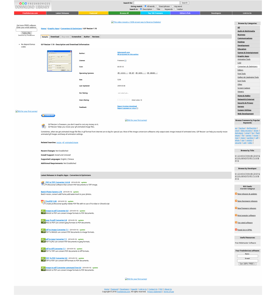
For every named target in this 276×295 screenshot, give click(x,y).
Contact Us (153, 289)
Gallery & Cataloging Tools (248, 77)
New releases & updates (247, 194)
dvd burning (251, 128)
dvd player (239, 133)
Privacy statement (154, 291)
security (238, 143)
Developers (216, 13)
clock (237, 130)
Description (147, 9)
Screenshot (76, 36)
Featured (93, 13)
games (248, 135)
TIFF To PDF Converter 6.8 (56, 258)
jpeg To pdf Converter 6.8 (56, 220)
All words (151, 6)
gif (63, 142)
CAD (239, 63)
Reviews (95, 36)
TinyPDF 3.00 (51, 201)
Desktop (241, 42)
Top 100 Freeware (155, 13)
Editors (240, 70)
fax (253, 133)
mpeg (242, 138)
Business (241, 34)
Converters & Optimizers (71, 28)
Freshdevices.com (30, 13)
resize (58, 142)
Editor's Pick (185, 13)
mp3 (237, 138)
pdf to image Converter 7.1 (57, 229)
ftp (243, 135)
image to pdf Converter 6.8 (57, 211)
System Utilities (244, 110)
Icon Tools (242, 81)
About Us (168, 289)
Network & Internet (246, 99)
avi (236, 128)
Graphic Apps (53, 28)
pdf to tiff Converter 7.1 (56, 248)
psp (242, 140)
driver (256, 130)
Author (180, 9)
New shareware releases (247, 201)
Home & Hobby (244, 96)
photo (237, 140)
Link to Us (247, 13)
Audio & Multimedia (246, 31)
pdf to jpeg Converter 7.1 (56, 239)
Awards (134, 289)
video (250, 143)
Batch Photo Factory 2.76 (51, 192)
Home (106, 289)
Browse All (124, 13)
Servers (241, 106)
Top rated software (245, 222)
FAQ (161, 289)
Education (242, 49)
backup (242, 128)
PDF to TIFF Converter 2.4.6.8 (58, 182)
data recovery (246, 130)
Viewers (241, 91)
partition (250, 138)
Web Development (246, 114)
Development (243, 45)
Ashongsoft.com (123, 52)
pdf (257, 138)
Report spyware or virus (126, 108)
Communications (245, 38)
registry (249, 140)
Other (240, 84)
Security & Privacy (245, 103)
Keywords (168, 9)
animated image (71, 142)
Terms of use (169, 291)
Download (55, 36)
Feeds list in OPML (244, 230)
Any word (178, 6)
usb (244, 143)
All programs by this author (128, 54)
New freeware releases (246, 208)
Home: (43, 28)
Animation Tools (244, 59)
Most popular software (246, 215)
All (239, 27)
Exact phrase (164, 6)
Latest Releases (62, 13)
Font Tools (242, 73)
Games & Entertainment (248, 52)
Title (158, 9)
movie (255, 135)
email (247, 133)
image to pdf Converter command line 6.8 (63, 267)
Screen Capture (244, 88)
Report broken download (127, 106)
